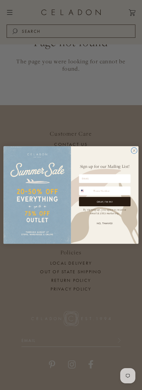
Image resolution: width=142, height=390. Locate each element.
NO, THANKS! (105, 223)
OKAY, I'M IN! (105, 201)
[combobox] (85, 191)
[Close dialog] (134, 151)
